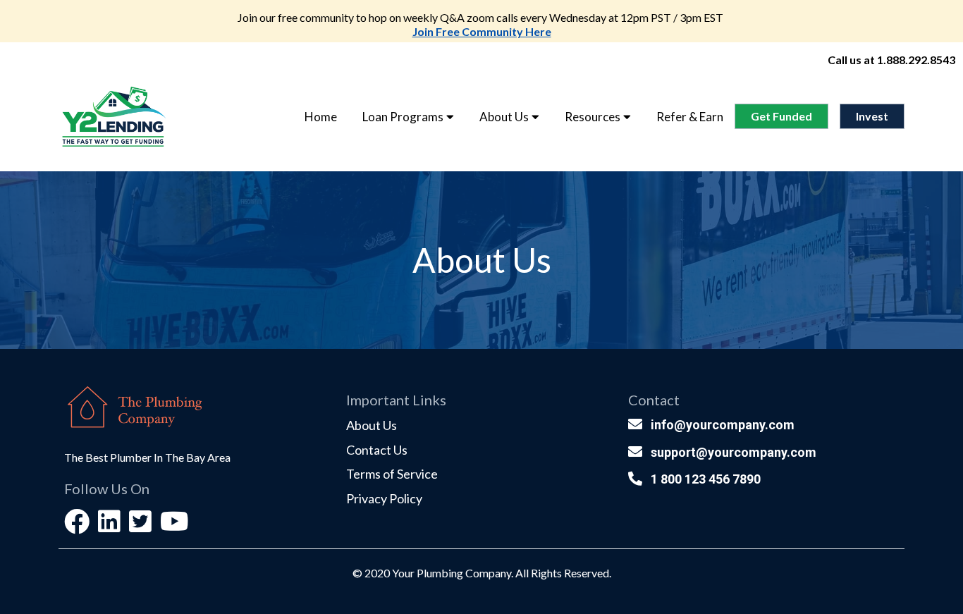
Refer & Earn (689, 116)
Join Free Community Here (481, 31)
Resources (592, 116)
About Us (504, 116)
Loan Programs (402, 116)
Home (321, 116)
